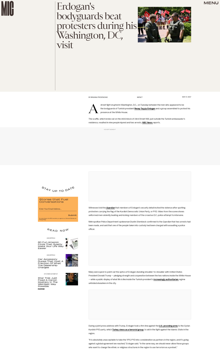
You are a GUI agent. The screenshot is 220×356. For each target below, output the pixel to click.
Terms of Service (70, 218)
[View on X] (139, 186)
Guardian (110, 208)
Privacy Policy (42, 219)
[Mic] (7, 8)
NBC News (147, 122)
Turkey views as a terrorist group (128, 329)
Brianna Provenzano (99, 97)
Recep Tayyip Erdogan (144, 108)
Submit (72, 215)
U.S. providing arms (168, 326)
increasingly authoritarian (166, 279)
